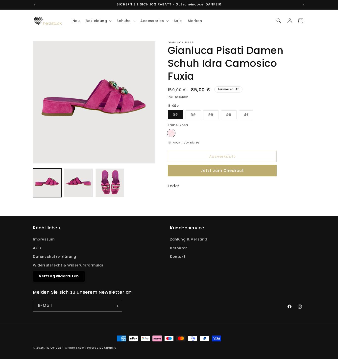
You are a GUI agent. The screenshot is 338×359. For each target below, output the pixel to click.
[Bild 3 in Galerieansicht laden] (110, 182)
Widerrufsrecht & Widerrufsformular (68, 265)
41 (248, 115)
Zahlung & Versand (188, 239)
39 (213, 115)
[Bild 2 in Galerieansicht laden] (78, 182)
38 (196, 115)
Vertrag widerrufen (59, 276)
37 (178, 115)
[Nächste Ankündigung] (303, 4)
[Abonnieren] (116, 306)
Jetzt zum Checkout (222, 170)
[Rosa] (171, 133)
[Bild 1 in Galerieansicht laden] (47, 182)
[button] (98, 21)
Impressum (43, 239)
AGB (37, 247)
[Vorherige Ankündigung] (34, 4)
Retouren (179, 247)
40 (231, 115)
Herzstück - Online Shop (65, 348)
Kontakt (177, 256)
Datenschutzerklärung (54, 256)
